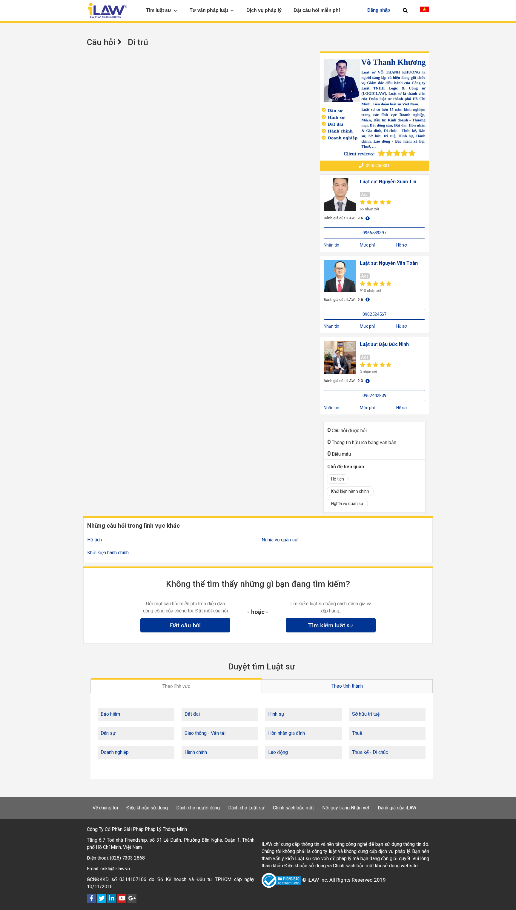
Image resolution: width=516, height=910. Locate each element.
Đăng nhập (378, 10)
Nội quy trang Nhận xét (345, 808)
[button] (405, 10)
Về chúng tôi (105, 808)
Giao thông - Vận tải (205, 733)
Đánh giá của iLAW (397, 808)
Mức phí (367, 245)
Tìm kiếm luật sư (330, 625)
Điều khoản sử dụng (147, 808)
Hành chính (196, 752)
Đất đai (192, 714)
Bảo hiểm (110, 714)
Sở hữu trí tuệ (366, 714)
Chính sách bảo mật (293, 808)
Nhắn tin (331, 245)
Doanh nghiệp (115, 752)
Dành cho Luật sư (246, 808)
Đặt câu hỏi (185, 625)
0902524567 (374, 314)
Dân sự (108, 733)
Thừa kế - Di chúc (370, 752)
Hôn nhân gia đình (286, 733)
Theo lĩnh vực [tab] (176, 686)
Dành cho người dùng (198, 808)
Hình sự (276, 714)
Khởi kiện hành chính (350, 491)
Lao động (278, 752)
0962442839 (374, 395)
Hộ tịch (337, 479)
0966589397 (374, 232)
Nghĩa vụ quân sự (347, 503)
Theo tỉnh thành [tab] (347, 686)
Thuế (357, 733)
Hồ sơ (401, 245)
